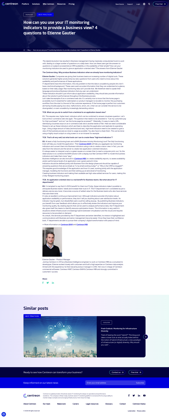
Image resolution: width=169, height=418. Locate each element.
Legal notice (131, 411)
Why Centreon (48, 4)
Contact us (116, 372)
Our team (46, 404)
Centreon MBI (80, 158)
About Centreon (29, 404)
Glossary (109, 404)
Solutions (36, 4)
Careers (76, 404)
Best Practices (45, 14)
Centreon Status (139, 404)
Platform (25, 4)
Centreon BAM (85, 144)
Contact (123, 404)
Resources (61, 4)
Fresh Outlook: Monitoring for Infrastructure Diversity (119, 329)
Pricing (71, 4)
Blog (29, 50)
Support (130, 4)
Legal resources (92, 404)
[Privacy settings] (3, 414)
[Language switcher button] (144, 4)
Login (138, 4)
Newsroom (61, 404)
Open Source (120, 4)
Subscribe (140, 383)
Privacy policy (141, 411)
